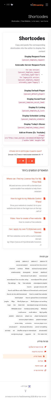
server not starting (41, 327)
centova (20, 268)
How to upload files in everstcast (36, 298)
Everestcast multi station (29, 276)
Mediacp (44, 309)
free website (27, 283)
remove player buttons (26, 319)
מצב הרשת (39, 366)
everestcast (43, 276)
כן (29, 161)
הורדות (41, 361)
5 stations (25, 261)
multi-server (22, 312)
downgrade (26, 272)
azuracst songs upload (39, 268)
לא (20, 161)
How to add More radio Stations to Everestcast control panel (27, 290)
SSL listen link (42, 334)
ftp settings (12, 283)
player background (41, 316)
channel (12, 268)
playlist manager (41, 319)
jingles (6, 301)
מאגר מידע (35, 21)
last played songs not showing (37, 305)
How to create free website (38, 294)
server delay (19, 323)
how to (29, 287)
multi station (33, 312)
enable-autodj (15, 272)
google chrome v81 (40, 287)
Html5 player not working (39, 301)
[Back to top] (25, 391)
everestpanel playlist (40, 283)
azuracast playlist (21, 265)
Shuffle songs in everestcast (26, 330)
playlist (11, 316)
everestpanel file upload (39, 279)
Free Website (25, 21)
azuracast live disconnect (38, 265)
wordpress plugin (17, 334)
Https (13, 301)
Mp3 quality (43, 312)
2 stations (34, 261)
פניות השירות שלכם (36, 347)
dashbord (44, 272)
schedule (28, 323)
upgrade (28, 334)
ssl (14, 330)
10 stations (43, 261)
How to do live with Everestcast (17, 294)
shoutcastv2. (43, 330)
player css (28, 316)
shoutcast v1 (13, 327)
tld (34, 334)
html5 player (19, 298)
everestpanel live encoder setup (17, 279)
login (9, 305)
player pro (19, 316)
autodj (18, 261)
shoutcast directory (26, 327)
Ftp (19, 283)
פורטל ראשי (44, 21)
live (14, 305)
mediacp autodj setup (31, 309)
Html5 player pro (22, 301)
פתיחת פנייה (39, 370)
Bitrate (27, 268)
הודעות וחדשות (38, 352)
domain (35, 272)
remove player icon (40, 323)
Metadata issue (16, 309)
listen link (21, 305)
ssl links (7, 330)
